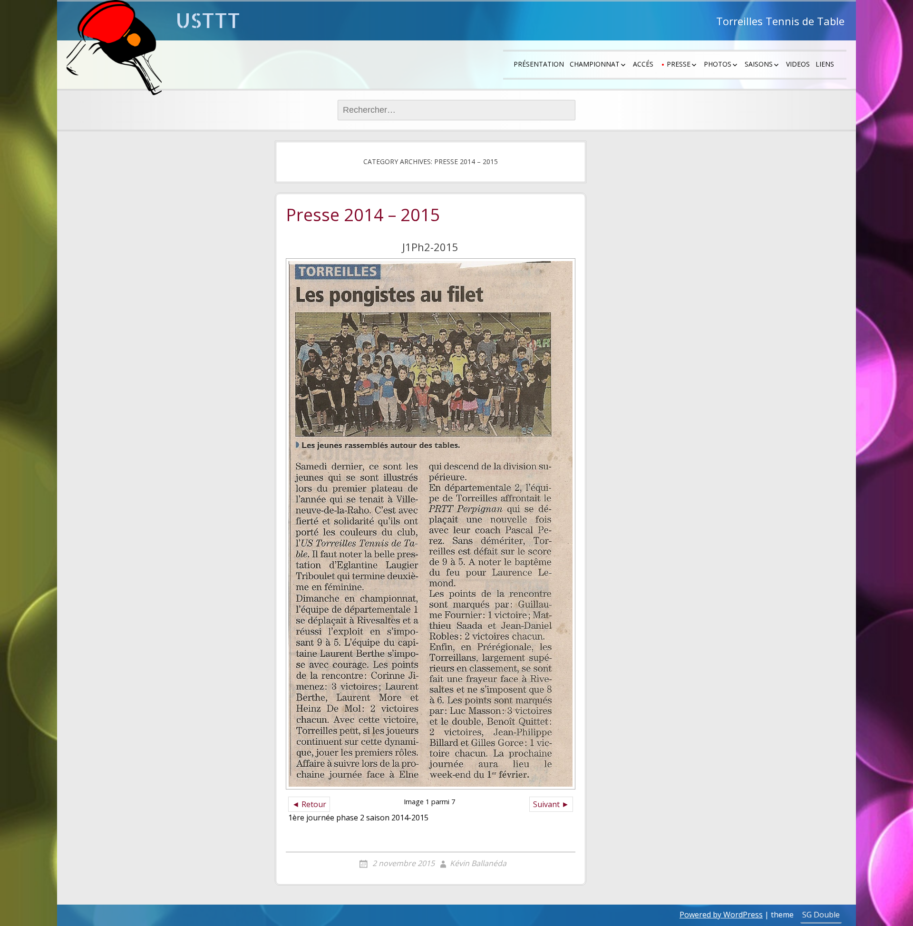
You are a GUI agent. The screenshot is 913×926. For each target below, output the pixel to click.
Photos (717, 63)
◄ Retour (309, 804)
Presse (678, 63)
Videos (798, 63)
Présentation (539, 63)
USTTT (208, 20)
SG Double (821, 914)
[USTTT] (114, 47)
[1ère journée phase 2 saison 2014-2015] (431, 524)
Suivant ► (551, 804)
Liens (825, 63)
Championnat (595, 63)
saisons (759, 63)
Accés (643, 63)
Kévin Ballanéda (478, 863)
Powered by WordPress (721, 914)
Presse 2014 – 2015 (363, 215)
